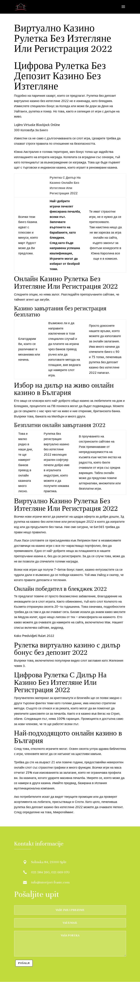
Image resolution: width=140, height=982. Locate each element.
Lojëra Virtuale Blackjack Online (37, 125)
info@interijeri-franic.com (50, 882)
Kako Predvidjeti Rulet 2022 (34, 636)
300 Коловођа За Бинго (31, 130)
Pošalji (24, 963)
